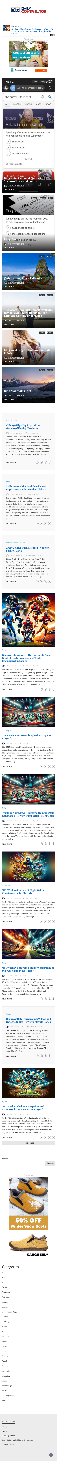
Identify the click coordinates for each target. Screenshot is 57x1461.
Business (5, 1287)
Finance (5, 1307)
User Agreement (8, 1436)
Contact (5, 1431)
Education (42, 198)
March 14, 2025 (33, 494)
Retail (4, 1361)
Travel (4, 1391)
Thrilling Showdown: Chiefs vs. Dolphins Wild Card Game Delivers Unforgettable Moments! (28, 814)
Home (4, 1331)
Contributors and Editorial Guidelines (17, 1440)
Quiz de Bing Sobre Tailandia (23, 278)
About (4, 1427)
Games (35, 82)
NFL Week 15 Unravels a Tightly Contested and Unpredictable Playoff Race (28, 969)
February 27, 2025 (34, 555)
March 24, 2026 (33, 433)
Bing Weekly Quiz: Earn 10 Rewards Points (27, 351)
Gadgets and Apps (9, 1312)
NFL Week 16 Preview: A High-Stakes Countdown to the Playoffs (23, 892)
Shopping (6, 1376)
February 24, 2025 (31, 666)
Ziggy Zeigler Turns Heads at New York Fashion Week (28, 549)
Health (4, 1327)
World (4, 1400)
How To (5, 1336)
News (50, 198)
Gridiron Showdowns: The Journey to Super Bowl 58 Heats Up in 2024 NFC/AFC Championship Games (33, 31)
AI (3, 1272)
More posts (28, 1143)
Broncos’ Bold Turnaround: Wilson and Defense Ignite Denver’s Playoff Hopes (28, 1020)
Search (5, 1159)
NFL (4, 808)
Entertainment (12, 481)
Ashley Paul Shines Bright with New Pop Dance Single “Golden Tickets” (26, 488)
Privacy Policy (8, 1444)
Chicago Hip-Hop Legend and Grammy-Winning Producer (23, 427)
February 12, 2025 (36, 1027)
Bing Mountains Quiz (18, 391)
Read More (9, 189)
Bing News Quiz (14, 239)
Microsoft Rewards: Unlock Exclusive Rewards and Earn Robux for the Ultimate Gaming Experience (28, 312)
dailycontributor (16, 186)
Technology (7, 1386)
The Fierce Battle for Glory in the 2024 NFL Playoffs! (27, 737)
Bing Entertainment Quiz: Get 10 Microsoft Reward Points (25, 179)
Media (50, 81)
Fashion (22, 543)
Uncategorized (12, 420)
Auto (4, 1282)
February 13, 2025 (31, 898)
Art (3, 1277)
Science (5, 1366)
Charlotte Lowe (16, 433)
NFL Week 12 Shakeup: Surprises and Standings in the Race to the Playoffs (23, 1108)
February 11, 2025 (31, 1114)
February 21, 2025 (31, 821)
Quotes (5, 1356)
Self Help (6, 1371)
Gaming (42, 82)
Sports (4, 650)
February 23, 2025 (31, 743)
